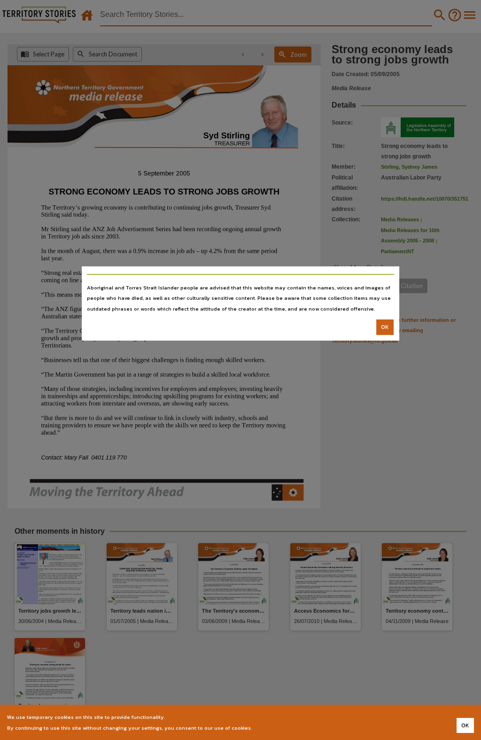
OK (385, 327)
